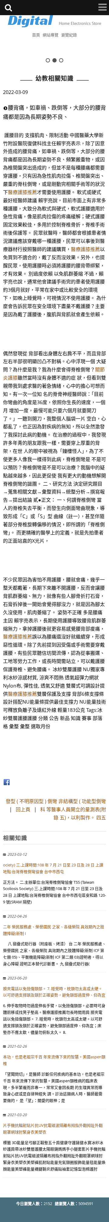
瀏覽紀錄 (69, 35)
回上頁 (23, 809)
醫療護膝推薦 (22, 192)
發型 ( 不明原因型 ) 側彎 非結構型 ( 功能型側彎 (56, 801)
